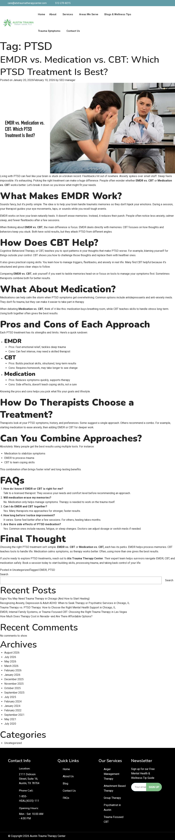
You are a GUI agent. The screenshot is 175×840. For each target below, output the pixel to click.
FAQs (66, 797)
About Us (68, 776)
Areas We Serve (88, 14)
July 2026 (10, 657)
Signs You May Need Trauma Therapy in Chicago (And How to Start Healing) (45, 598)
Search (4, 574)
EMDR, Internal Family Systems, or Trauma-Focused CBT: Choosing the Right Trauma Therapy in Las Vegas (63, 612)
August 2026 (11, 652)
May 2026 (10, 661)
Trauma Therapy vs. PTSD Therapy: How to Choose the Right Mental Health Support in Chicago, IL (58, 607)
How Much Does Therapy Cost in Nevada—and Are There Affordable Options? (46, 616)
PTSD (51, 570)
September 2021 (14, 714)
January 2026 (12, 674)
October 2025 (12, 688)
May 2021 (10, 719)
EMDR (43, 570)
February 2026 (13, 670)
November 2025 (14, 683)
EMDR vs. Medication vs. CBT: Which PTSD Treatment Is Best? (79, 65)
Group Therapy (112, 797)
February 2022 (13, 710)
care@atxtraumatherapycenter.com (27, 3)
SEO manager (67, 80)
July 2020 (10, 723)
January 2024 (12, 706)
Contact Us (73, 30)
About (52, 14)
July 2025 (10, 697)
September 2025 (14, 692)
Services (68, 14)
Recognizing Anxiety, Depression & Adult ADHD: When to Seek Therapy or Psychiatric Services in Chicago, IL (65, 603)
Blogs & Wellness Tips (117, 14)
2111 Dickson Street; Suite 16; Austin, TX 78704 (29, 779)
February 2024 (13, 701)
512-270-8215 (63, 3)
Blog (65, 783)
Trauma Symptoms (49, 30)
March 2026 (11, 666)
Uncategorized (21, 570)
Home (41, 14)
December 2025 (14, 679)
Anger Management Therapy (111, 774)
